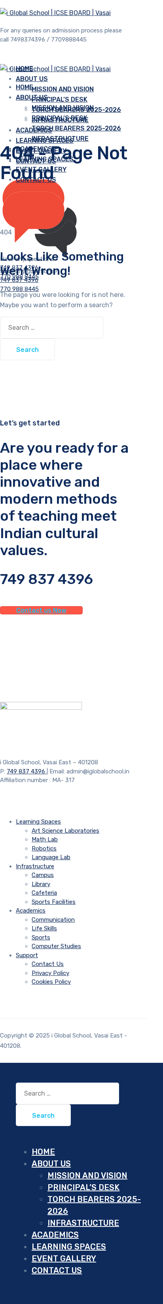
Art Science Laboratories (65, 830)
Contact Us (48, 964)
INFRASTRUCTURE (60, 138)
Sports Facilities (54, 901)
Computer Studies (56, 946)
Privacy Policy (50, 973)
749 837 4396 (19, 279)
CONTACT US (57, 1270)
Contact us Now (41, 610)
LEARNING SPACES (69, 1246)
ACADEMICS (55, 1235)
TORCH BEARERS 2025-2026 (76, 128)
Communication (53, 919)
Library (41, 884)
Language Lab (51, 857)
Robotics (44, 848)
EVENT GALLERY (64, 1258)
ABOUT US (32, 97)
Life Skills (44, 928)
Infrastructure (35, 866)
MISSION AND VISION (63, 89)
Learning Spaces (38, 821)
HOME (43, 1152)
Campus (43, 875)
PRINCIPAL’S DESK (59, 99)
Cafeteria (44, 892)
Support (27, 955)
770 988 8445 (19, 289)
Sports (41, 937)
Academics (30, 910)
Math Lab (45, 839)
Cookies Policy (51, 981)
